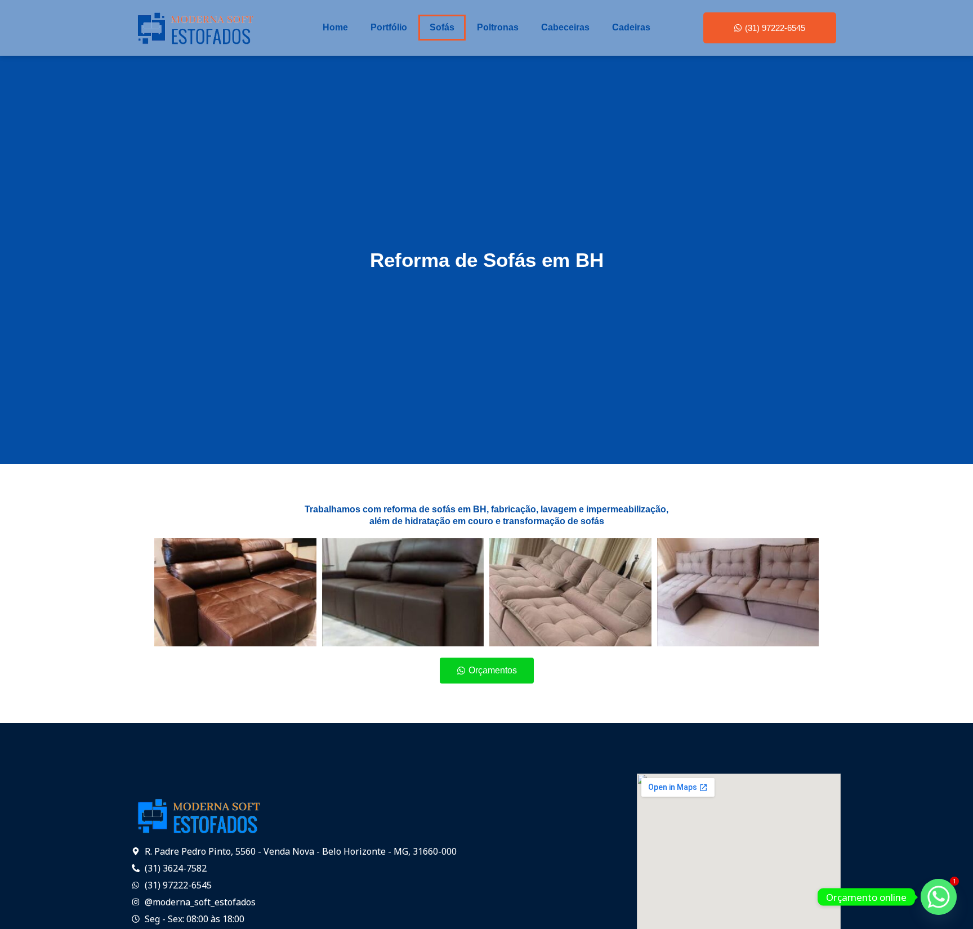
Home (335, 27)
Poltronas (498, 27)
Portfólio (389, 27)
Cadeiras (631, 27)
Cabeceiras (565, 27)
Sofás (442, 27)
